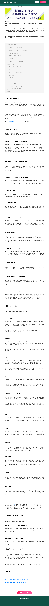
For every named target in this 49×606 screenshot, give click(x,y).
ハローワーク (11, 69)
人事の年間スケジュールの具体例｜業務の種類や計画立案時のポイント (17, 579)
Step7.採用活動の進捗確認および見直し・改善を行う (17, 63)
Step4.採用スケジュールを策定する (14, 58)
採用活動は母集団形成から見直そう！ (13, 89)
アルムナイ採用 (11, 75)
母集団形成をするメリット (11, 45)
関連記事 (8, 91)
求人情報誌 (10, 67)
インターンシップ (11, 80)
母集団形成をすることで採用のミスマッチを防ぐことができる (18, 50)
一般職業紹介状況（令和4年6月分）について (16, 121)
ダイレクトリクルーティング (13, 83)
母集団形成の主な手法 (10, 64)
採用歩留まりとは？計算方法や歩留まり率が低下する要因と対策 (16, 154)
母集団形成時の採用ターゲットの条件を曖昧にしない (17, 86)
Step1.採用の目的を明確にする (13, 53)
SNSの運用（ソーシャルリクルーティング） (15, 72)
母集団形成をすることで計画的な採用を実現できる (16, 47)
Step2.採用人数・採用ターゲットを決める (15, 55)
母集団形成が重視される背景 (11, 44)
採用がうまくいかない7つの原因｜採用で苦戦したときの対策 (15, 576)
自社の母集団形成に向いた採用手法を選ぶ (15, 88)
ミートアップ (11, 77)
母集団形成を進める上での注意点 (12, 85)
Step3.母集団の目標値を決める (13, 56)
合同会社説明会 (11, 78)
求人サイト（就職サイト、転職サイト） (15, 66)
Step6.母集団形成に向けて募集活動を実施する (16, 61)
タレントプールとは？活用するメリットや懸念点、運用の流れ (15, 582)
